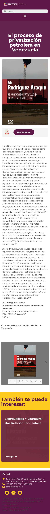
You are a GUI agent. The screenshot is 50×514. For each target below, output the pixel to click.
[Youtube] (20, 493)
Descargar (24, 132)
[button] (25, 16)
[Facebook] (7, 493)
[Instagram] (13, 493)
